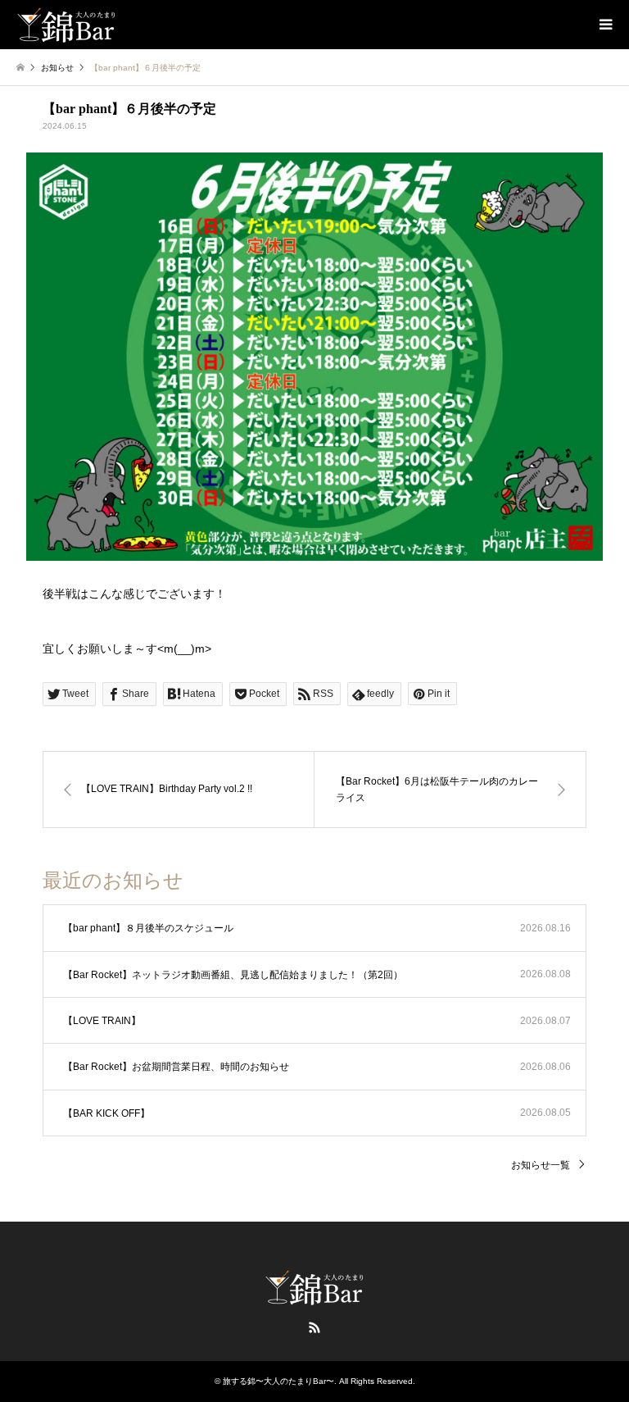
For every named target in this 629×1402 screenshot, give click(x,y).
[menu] (604, 24)
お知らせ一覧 (540, 1165)
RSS (314, 1327)
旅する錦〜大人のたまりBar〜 (278, 1381)
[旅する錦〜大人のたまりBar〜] (66, 24)
